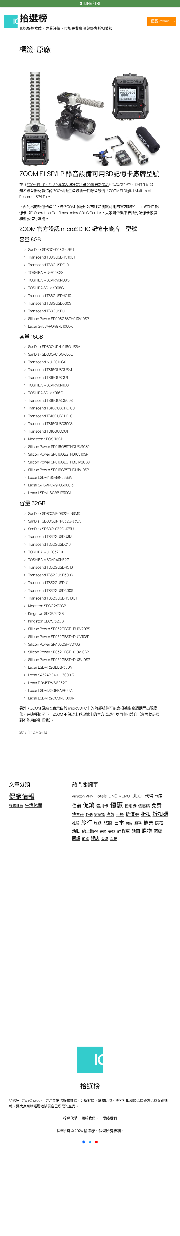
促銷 (88, 805)
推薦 (75, 823)
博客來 (78, 814)
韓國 (85, 838)
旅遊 (98, 823)
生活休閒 (33, 805)
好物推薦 (16, 805)
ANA (89, 796)
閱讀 (76, 838)
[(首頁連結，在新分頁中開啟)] (11, 21)
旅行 (86, 822)
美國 (102, 831)
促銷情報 (21, 796)
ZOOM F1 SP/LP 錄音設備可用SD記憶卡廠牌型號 (89, 173)
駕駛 (113, 838)
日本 (119, 822)
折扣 (146, 814)
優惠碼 (144, 805)
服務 (138, 823)
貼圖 (136, 831)
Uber (137, 795)
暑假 (129, 823)
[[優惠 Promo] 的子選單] (174, 21)
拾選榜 (33, 18)
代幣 (149, 796)
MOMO (124, 796)
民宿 (159, 823)
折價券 (132, 814)
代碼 (158, 796)
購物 (147, 830)
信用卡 (102, 806)
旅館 (107, 823)
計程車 (123, 831)
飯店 (95, 838)
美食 (111, 831)
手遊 (120, 814)
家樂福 (99, 814)
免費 (157, 805)
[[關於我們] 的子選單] (97, 1118)
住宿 (76, 805)
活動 (76, 831)
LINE (112, 796)
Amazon (78, 796)
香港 (104, 838)
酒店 (158, 831)
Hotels (101, 796)
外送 (89, 814)
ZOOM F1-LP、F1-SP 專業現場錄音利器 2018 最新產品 (68, 184)
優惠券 (131, 806)
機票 (148, 823)
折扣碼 (160, 813)
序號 (110, 814)
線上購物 (90, 831)
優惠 (116, 805)
